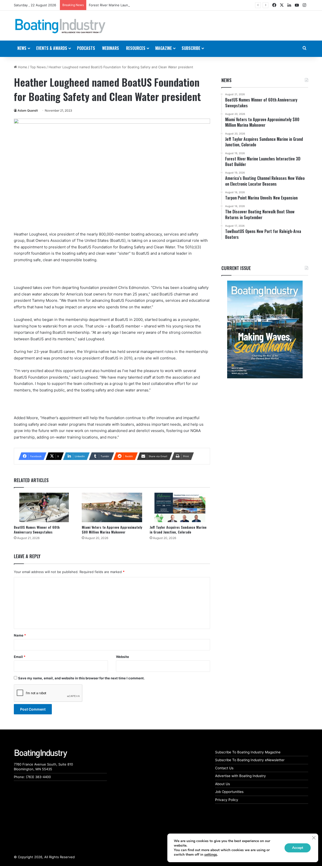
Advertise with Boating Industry (240, 776)
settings (210, 854)
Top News (38, 67)
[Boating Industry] (60, 26)
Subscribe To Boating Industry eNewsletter (250, 760)
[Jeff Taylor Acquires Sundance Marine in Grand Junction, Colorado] (180, 507)
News (226, 80)
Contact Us (224, 768)
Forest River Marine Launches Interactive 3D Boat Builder (133, 5)
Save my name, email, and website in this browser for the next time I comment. (81, 678)
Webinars (110, 48)
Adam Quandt (28, 110)
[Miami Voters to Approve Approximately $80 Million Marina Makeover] (112, 507)
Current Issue (236, 268)
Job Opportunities (229, 792)
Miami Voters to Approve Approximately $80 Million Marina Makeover (112, 529)
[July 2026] (264, 329)
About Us (222, 784)
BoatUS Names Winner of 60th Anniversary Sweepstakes (37, 529)
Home (22, 67)
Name (20, 635)
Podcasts (86, 48)
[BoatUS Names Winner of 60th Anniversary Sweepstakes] (44, 507)
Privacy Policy (226, 800)
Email (19, 657)
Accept (297, 847)
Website (122, 657)
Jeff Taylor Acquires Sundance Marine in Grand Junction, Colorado (178, 529)
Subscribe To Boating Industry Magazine (247, 752)
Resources (135, 48)
